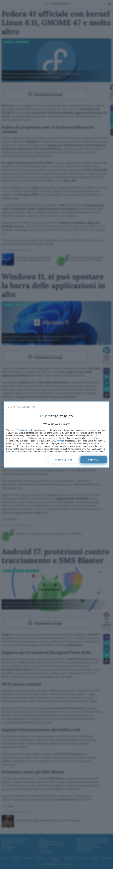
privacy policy (93, 451)
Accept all (93, 460)
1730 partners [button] (23, 430)
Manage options (63, 460)
